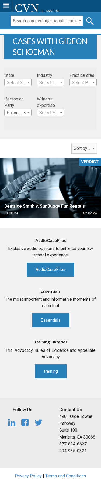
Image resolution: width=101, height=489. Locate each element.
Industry (44, 75)
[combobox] (18, 82)
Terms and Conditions (65, 476)
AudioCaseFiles (50, 269)
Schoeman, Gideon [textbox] (19, 112)
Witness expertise (46, 102)
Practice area (81, 75)
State (9, 75)
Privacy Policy (28, 476)
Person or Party (13, 102)
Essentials (51, 320)
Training (50, 371)
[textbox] (18, 82)
